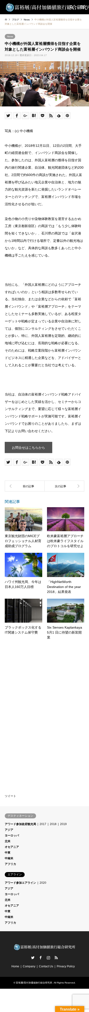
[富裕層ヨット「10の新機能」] (25, 486)
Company (29, 966)
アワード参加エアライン (20, 882)
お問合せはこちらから (28, 447)
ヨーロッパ (12, 835)
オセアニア (12, 847)
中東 (7, 852)
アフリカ (10, 864)
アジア (9, 829)
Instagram (48, 957)
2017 (43, 824)
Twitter (32, 957)
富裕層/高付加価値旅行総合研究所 (34, 982)
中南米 (9, 858)
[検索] (71, 7)
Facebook (40, 957)
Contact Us (46, 966)
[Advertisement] (40, 676)
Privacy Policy (66, 966)
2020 (43, 882)
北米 (7, 841)
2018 (53, 824)
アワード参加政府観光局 (20, 824)
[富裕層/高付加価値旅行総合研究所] (44, 949)
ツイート (10, 796)
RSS (56, 957)
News (10, 36)
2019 (63, 824)
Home (15, 966)
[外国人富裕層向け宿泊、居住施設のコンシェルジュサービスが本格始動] (64, 486)
